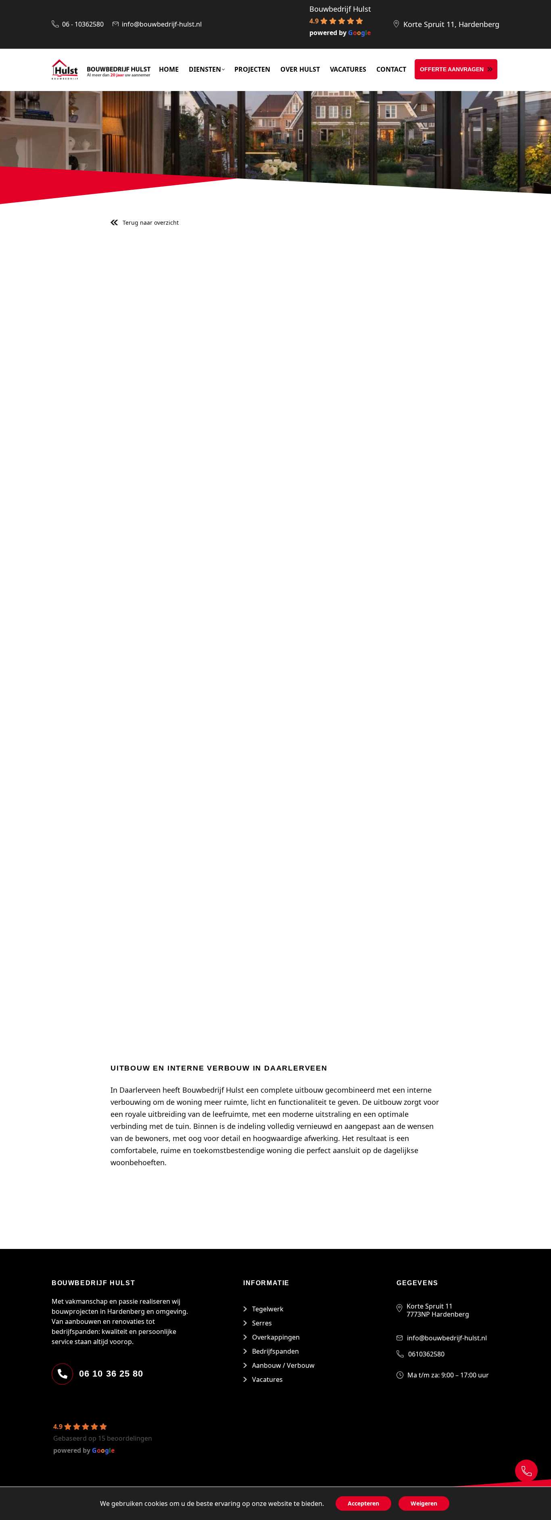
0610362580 (426, 1354)
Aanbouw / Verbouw (283, 1365)
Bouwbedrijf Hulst (340, 9)
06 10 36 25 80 (111, 1374)
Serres (262, 1323)
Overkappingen (276, 1337)
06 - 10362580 (83, 24)
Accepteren (363, 1503)
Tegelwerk (268, 1309)
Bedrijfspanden (275, 1351)
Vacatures (267, 1379)
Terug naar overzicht (151, 222)
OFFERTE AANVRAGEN (452, 69)
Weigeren (424, 1503)
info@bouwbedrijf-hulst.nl (162, 24)
